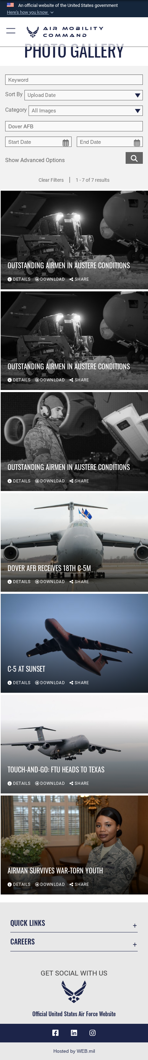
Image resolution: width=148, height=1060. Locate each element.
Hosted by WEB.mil (74, 1051)
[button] (31, 12)
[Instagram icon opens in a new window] (92, 1033)
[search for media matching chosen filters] (134, 157)
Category (16, 110)
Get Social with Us (74, 973)
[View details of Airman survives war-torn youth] (74, 845)
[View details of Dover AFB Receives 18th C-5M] (74, 542)
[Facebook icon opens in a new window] (55, 1033)
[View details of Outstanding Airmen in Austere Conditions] (74, 240)
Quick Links (27, 923)
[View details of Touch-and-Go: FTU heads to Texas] (74, 744)
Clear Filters (51, 180)
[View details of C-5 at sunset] (74, 643)
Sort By (14, 95)
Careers (22, 942)
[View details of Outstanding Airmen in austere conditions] (74, 340)
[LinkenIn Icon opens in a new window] (74, 1033)
